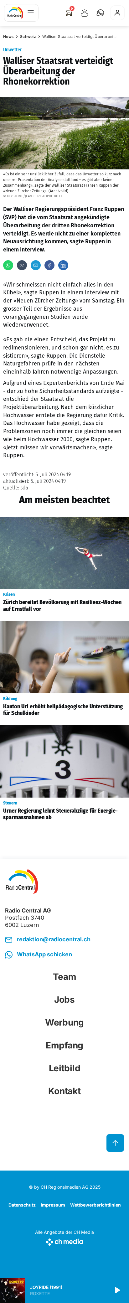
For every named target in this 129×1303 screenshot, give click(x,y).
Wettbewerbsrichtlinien (95, 1204)
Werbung (64, 1022)
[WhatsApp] (8, 265)
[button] (100, 13)
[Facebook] (49, 265)
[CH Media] (64, 1241)
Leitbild (64, 1068)
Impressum (53, 1204)
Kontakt (64, 1091)
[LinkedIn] (63, 265)
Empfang (64, 1045)
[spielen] (117, 1290)
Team (64, 976)
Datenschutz (22, 1204)
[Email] (36, 265)
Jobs (64, 999)
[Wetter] (84, 13)
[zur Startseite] (15, 13)
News (8, 36)
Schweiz (28, 36)
